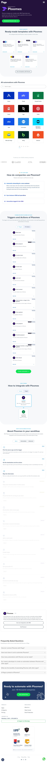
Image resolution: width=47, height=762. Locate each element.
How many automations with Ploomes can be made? (17, 657)
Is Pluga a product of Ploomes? (10, 672)
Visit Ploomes (23, 626)
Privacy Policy (23, 757)
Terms (29, 757)
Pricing (3, 712)
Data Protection (29, 712)
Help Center (28, 710)
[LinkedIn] (25, 759)
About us (27, 707)
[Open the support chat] (2, 759)
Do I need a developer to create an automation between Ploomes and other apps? (22, 662)
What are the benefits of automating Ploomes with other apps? (20, 668)
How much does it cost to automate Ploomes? (15, 652)
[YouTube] (21, 759)
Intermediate (23, 441)
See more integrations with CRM (23, 622)
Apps (2, 707)
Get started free (23, 694)
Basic (16, 441)
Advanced (31, 441)
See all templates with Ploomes (23, 71)
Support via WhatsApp (24, 721)
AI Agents (4, 710)
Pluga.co (4, 2)
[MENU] (45, 2)
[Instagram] (23, 759)
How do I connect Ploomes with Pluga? (12, 648)
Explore (5, 500)
